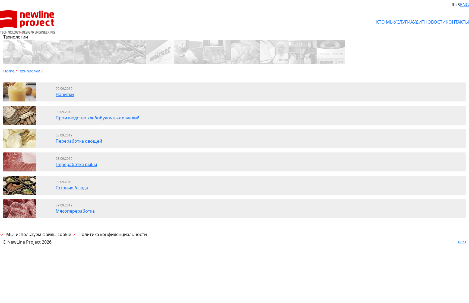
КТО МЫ (385, 22)
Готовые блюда (72, 188)
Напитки (65, 94)
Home (8, 71)
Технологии (29, 71)
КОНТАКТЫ (457, 22)
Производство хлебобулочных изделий (98, 118)
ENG (464, 5)
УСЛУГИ (402, 22)
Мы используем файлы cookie (38, 234)
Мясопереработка (75, 211)
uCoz (462, 242)
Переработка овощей (79, 141)
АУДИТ (417, 22)
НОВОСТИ (435, 22)
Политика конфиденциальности (112, 234)
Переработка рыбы (76, 164)
